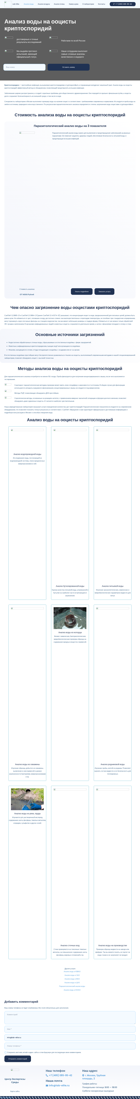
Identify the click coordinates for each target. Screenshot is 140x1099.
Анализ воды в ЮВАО (72, 971)
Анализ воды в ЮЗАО (72, 990)
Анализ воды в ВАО (72, 979)
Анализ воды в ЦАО (72, 982)
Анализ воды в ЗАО (72, 975)
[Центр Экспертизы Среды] (14, 1073)
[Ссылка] (8, 4)
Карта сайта (14, 1091)
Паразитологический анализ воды (72, 986)
